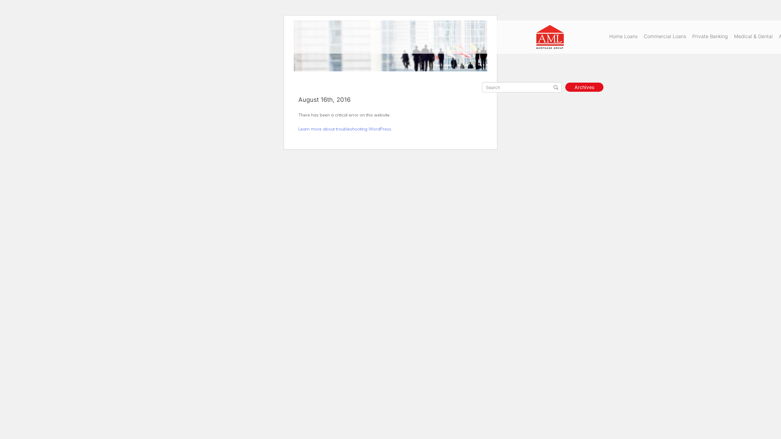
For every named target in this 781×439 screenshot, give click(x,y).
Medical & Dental (753, 36)
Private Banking (710, 36)
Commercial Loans (665, 36)
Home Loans (623, 36)
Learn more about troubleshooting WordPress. (345, 129)
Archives (584, 87)
